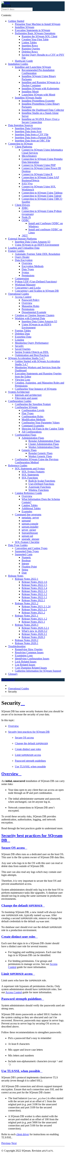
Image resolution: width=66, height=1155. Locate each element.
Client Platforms (23, 146)
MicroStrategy (29, 155)
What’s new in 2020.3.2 (34, 631)
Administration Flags (33, 437)
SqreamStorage (30, 532)
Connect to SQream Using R (37, 174)
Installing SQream (24, 27)
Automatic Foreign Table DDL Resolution (37, 254)
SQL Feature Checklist (27, 542)
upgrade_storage (30, 539)
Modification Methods (33, 419)
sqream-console (30, 523)
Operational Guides (18, 293)
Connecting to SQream (20, 143)
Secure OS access (24, 737)
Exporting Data (23, 336)
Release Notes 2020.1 (26, 643)
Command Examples (33, 425)
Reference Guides (17, 465)
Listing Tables (29, 42)
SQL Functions (30, 477)
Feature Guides (16, 250)
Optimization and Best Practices (32, 355)
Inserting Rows (30, 45)
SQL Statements (30, 474)
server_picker (29, 529)
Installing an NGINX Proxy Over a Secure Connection (40, 121)
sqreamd (26, 520)
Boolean (26, 560)
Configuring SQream (26, 407)
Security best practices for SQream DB (29, 731)
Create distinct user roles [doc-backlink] (18, 936)
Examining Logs (24, 655)
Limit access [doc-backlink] (16, 974)
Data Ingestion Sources (20, 125)
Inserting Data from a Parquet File (33, 137)
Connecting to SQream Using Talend (41, 195)
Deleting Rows (30, 51)
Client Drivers (22, 204)
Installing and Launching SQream (33, 67)
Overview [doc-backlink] (9, 774)
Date (24, 572)
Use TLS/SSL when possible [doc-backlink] (20, 1071)
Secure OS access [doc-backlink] (13, 848)
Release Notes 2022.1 (26, 578)
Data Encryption (23, 260)
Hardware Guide (24, 60)
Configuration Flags (25, 434)
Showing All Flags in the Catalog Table (43, 428)
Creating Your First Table (35, 39)
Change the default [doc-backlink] (21, 905)
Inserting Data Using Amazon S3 (32, 241)
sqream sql (27, 536)
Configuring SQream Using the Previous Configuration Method (36, 461)
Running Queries (31, 48)
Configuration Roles (32, 416)
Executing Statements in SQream (32, 30)
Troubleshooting (17, 646)
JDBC (25, 208)
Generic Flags (29, 450)
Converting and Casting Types (31, 548)
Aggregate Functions (39, 486)
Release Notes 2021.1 (26, 615)
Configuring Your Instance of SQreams (36, 388)
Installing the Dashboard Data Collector (43, 109)
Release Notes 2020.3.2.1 (35, 627)
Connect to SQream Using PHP (39, 165)
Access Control (23, 296)
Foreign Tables (23, 330)
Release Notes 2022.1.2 (34, 594)
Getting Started (16, 21)
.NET (25, 235)
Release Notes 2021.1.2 (34, 618)
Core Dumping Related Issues (31, 667)
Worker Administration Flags (43, 447)
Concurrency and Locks (28, 287)
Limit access (28, 754)
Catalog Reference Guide (28, 493)
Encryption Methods (32, 266)
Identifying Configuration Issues (32, 658)
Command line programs (28, 514)
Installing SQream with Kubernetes (40, 88)
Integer (25, 563)
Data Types (28, 269)
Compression (22, 278)
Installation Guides (18, 63)
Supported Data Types (27, 551)
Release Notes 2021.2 (26, 603)
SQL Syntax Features (33, 471)
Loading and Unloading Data (23, 247)
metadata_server (30, 517)
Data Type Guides (18, 545)
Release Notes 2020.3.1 (34, 634)
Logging (19, 339)
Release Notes (15, 575)
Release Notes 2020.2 (26, 640)
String (25, 569)
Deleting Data (22, 333)
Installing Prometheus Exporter (38, 100)
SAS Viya (27, 183)
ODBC (25, 220)
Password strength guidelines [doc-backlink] (21, 999)
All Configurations (32, 431)
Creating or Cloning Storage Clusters (34, 315)
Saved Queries (22, 349)
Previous (6, 1143)
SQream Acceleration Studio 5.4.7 (26, 358)
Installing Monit (30, 91)
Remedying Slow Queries (28, 649)
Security (19, 345)
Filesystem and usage (26, 398)
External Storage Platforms (22, 238)
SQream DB (8, 679)
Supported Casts (23, 554)
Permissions (28, 275)
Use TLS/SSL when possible (30, 766)
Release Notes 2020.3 (26, 624)
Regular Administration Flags (44, 440)
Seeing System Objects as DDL (32, 352)
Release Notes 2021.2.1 (34, 609)
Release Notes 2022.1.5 (34, 585)
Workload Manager (25, 284)
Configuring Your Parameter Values (41, 422)
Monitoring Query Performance (32, 342)
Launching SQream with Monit (38, 94)
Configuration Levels (33, 410)
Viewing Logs (22, 379)
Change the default (31, 743)
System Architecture (19, 391)
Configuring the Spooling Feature (33, 404)
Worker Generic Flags (40, 456)
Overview (27, 263)
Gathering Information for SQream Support (38, 670)
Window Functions (38, 490)
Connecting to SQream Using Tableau (42, 192)
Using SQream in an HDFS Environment (37, 244)
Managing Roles (30, 306)
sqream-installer (30, 526)
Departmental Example (34, 312)
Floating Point (29, 566)
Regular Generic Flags (40, 453)
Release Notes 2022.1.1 (34, 597)
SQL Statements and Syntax (30, 468)
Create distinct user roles (28, 749)
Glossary (13, 673)
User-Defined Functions (41, 483)
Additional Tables (31, 508)
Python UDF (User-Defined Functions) (36, 281)
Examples (27, 511)
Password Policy (30, 299)
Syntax (25, 272)
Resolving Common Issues (29, 652)
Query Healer (22, 257)
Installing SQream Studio (28, 97)
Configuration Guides (19, 401)
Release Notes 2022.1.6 (34, 581)
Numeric (26, 557)
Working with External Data (30, 318)
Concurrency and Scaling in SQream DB (37, 290)
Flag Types (28, 413)
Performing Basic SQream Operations (35, 33)
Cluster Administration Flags (43, 444)
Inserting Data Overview (28, 128)
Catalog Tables (30, 505)
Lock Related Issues (25, 661)
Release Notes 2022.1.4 (34, 588)
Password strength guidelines (30, 760)
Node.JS (26, 217)
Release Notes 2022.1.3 (34, 591)
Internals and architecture (28, 395)
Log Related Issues (25, 664)
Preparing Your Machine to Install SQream (37, 24)
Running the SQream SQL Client (39, 36)
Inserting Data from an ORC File (32, 140)
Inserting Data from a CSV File (31, 134)
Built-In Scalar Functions (41, 480)
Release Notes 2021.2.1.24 (36, 606)
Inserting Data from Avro (28, 131)
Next (14, 1143)
